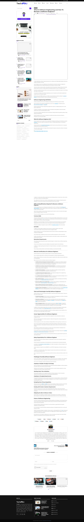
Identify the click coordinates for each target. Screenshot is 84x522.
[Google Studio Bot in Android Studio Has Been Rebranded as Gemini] (20, 116)
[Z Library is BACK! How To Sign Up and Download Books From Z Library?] (28, 72)
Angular (52, 300)
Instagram (41, 104)
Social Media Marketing (20, 136)
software (35, 122)
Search (30, 8)
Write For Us (54, 510)
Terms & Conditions (56, 502)
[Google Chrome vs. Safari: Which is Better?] (28, 65)
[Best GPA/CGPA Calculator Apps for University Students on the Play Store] (24, 93)
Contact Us (54, 506)
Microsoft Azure (51, 282)
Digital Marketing (20, 127)
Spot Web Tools (55, 512)
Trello (60, 303)
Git (40, 308)
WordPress (24, 139)
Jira (56, 303)
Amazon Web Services (45, 279)
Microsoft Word (36, 104)
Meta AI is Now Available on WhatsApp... (26, 110)
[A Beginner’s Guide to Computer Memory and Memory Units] (20, 105)
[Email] (67, 0)
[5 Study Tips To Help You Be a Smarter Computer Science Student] (50, 481)
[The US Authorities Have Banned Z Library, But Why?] (24, 47)
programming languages (45, 125)
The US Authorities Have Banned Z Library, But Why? (23, 53)
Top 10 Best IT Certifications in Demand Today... (62, 486)
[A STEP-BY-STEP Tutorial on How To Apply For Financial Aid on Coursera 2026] (28, 79)
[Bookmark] (43, 479)
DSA (25, 127)
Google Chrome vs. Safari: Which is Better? (21, 65)
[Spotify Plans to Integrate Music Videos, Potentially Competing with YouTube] (37, 513)
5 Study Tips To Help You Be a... (51, 486)
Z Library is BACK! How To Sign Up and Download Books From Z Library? (21, 72)
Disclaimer (54, 504)
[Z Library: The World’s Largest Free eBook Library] (28, 59)
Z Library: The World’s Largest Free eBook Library (21, 58)
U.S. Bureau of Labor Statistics (44, 344)
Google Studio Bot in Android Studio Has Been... (45, 507)
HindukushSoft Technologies (46, 520)
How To (24, 130)
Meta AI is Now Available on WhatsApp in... (44, 502)
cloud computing (44, 282)
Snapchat (45, 104)
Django (63, 300)
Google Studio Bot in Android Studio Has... (27, 116)
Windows (18, 139)
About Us (54, 508)
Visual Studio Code (47, 308)
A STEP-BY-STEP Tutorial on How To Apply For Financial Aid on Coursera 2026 (21, 80)
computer (56, 103)
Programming (19, 133)
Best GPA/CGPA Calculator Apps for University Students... (24, 100)
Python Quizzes (25, 133)
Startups (27, 136)
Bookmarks (55, 514)
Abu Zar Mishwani (50, 429)
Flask (36, 301)
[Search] (65, 3)
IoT (62, 410)
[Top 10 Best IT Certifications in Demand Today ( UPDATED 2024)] (62, 481)
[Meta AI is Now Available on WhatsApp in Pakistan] (20, 111)
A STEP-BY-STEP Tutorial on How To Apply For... (30, 0)
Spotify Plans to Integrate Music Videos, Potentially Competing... (44, 514)
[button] (35, 483)
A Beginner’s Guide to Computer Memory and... (27, 105)
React (49, 300)
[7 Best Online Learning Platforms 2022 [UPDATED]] (39, 481)
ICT (28, 130)
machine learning (41, 331)
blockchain (46, 331)
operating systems (55, 224)
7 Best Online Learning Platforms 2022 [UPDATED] (39, 486)
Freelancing (19, 130)
